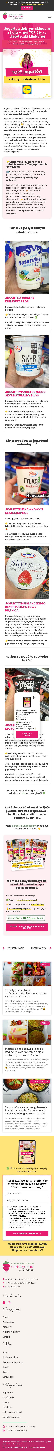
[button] (35, 697)
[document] (27, 725)
